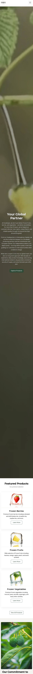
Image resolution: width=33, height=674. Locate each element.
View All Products (16, 612)
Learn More (16, 522)
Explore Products (16, 270)
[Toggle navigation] (30, 2)
